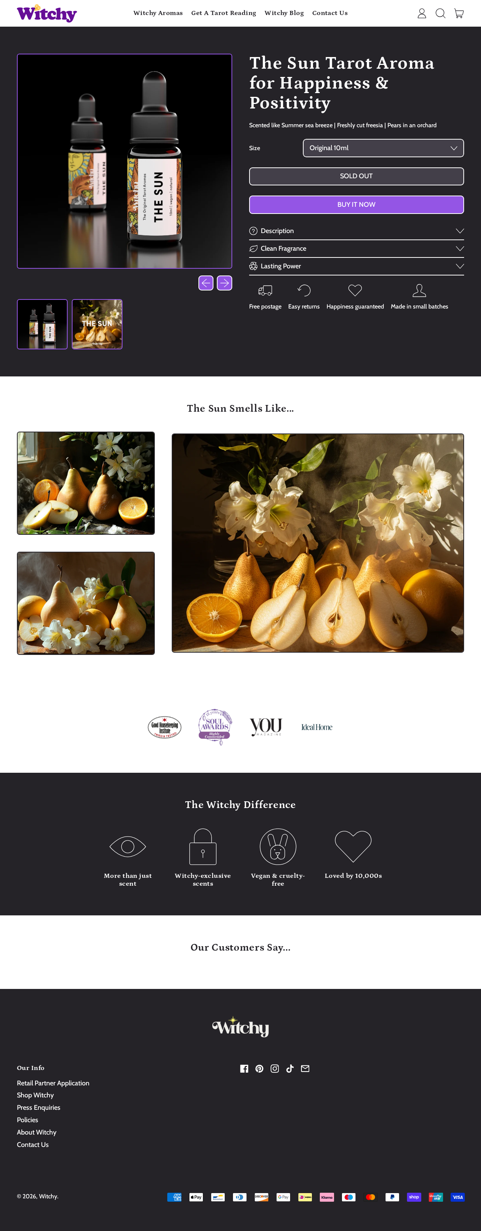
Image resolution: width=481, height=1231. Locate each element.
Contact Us (330, 13)
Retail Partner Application (53, 1083)
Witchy (48, 1196)
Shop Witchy (35, 1095)
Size (254, 148)
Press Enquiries (39, 1107)
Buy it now (356, 204)
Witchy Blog (284, 13)
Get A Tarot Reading (223, 13)
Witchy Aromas (158, 13)
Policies (27, 1120)
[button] (440, 13)
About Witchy (36, 1132)
